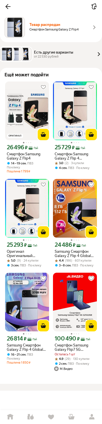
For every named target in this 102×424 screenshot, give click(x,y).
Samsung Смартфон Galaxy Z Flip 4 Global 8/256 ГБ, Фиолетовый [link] (74, 253)
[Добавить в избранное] (43, 87)
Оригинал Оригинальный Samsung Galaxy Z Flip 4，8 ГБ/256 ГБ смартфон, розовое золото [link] (25, 253)
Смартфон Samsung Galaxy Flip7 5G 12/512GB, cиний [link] (71, 347)
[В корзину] (43, 134)
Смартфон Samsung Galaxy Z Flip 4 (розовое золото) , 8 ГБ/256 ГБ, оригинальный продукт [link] (75, 156)
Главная (10, 417)
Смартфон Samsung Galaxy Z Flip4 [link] (24, 156)
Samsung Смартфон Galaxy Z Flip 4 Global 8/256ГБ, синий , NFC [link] (25, 347)
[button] (8, 6)
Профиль (92, 417)
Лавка (30, 417)
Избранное (51, 417)
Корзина (71, 417)
